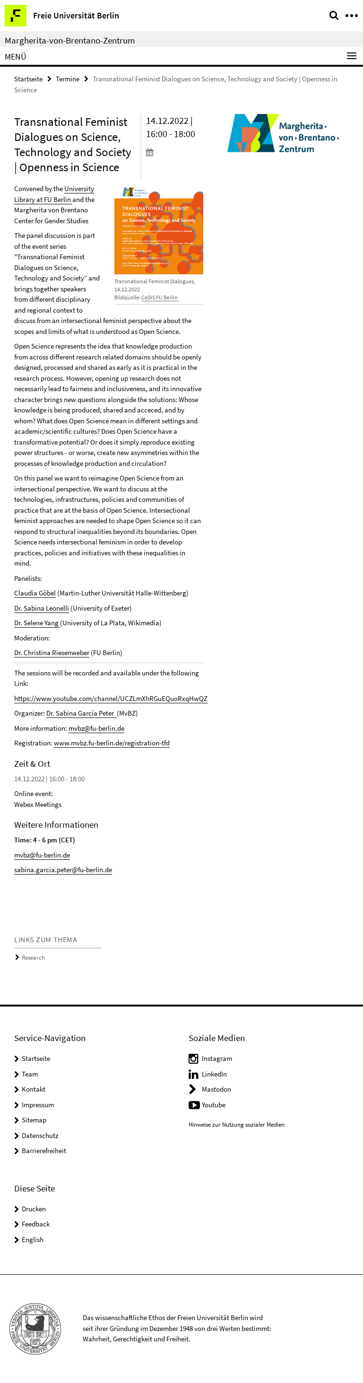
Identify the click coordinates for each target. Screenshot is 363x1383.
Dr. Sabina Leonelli (41, 608)
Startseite (28, 78)
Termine (67, 78)
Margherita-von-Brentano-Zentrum (70, 40)
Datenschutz (40, 1135)
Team (30, 1073)
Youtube (213, 1104)
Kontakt (33, 1089)
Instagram (217, 1058)
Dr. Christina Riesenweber (51, 652)
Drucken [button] (34, 1208)
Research (33, 958)
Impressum (38, 1104)
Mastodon (216, 1089)
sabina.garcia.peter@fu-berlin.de (63, 869)
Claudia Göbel (35, 592)
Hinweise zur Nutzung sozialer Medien (237, 1124)
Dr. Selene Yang (37, 622)
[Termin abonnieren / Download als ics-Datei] (175, 151)
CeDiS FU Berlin (160, 297)
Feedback (36, 1223)
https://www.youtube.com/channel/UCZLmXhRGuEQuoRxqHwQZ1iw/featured (129, 698)
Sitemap (34, 1119)
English (32, 1239)
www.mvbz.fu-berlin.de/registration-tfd (112, 742)
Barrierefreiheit (44, 1150)
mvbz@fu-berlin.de (96, 728)
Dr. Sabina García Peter (81, 713)
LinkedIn (214, 1073)
